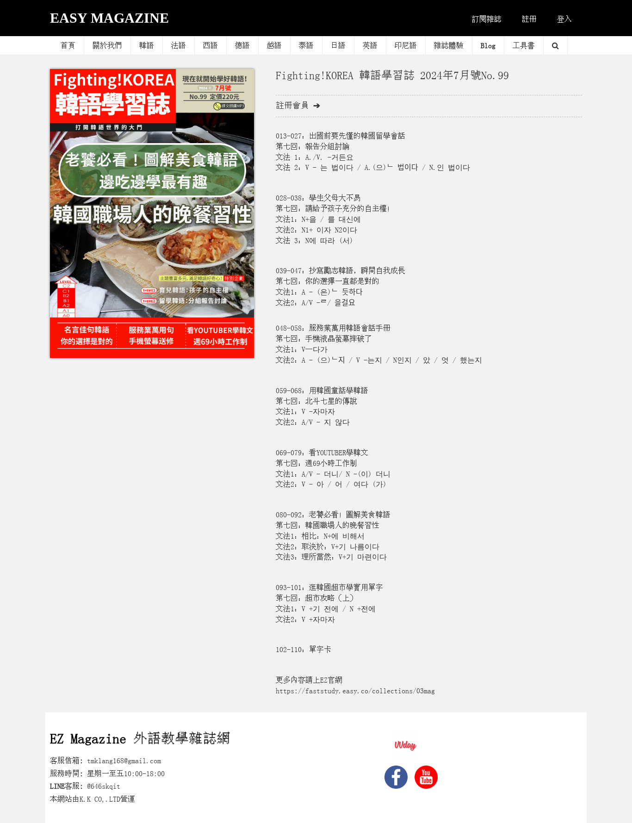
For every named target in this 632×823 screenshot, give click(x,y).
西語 (210, 45)
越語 (274, 45)
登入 (564, 19)
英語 (370, 45)
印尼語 (406, 45)
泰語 (306, 45)
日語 (338, 45)
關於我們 (107, 45)
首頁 (68, 45)
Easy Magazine (109, 17)
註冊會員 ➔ (298, 105)
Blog (488, 45)
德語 (242, 45)
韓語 (146, 45)
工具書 (524, 45)
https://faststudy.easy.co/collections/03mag (355, 690)
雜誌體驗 (449, 45)
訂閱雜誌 (487, 19)
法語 (178, 45)
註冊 (529, 19)
